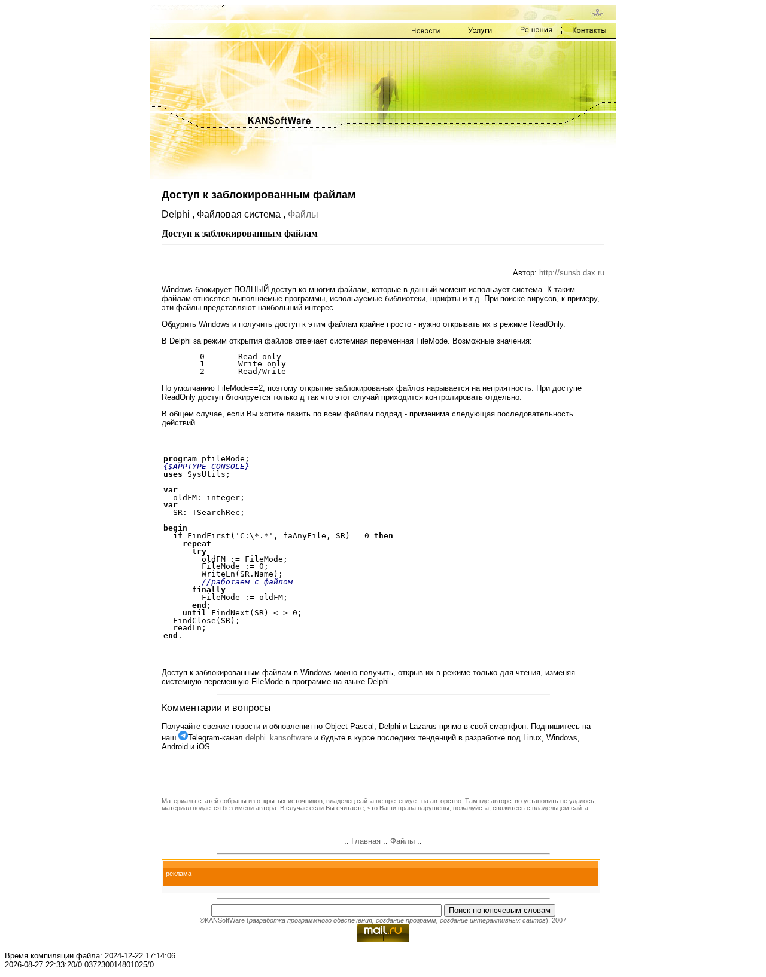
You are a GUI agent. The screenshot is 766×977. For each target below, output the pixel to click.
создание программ (406, 920)
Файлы (303, 214)
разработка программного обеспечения (310, 920)
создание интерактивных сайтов (493, 920)
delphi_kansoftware (278, 737)
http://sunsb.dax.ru (571, 272)
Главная (366, 841)
